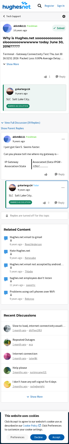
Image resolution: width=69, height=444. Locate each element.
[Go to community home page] (17, 6)
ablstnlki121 (19, 26)
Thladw (29, 271)
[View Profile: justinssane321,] (7, 370)
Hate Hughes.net (20, 251)
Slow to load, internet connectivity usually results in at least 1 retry (38, 326)
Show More (13, 64)
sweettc (30, 285)
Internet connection (25, 353)
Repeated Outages (24, 340)
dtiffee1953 (35, 330)
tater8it (33, 358)
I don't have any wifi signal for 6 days (34, 382)
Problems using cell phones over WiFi (32, 291)
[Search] (40, 6)
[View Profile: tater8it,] (7, 356)
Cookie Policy (30, 425)
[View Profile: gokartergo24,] (9, 91)
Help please (20, 368)
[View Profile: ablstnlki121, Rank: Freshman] (7, 28)
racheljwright (37, 386)
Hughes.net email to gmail (26, 237)
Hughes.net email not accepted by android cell (35, 264)
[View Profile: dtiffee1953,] (7, 328)
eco (31, 344)
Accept (56, 437)
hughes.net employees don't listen (31, 278)
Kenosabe (30, 258)
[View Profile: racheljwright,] (7, 384)
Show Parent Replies (12, 128)
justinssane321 (38, 372)
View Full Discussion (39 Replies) (22, 122)
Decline (38, 437)
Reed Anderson (33, 244)
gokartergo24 (22, 89)
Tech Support (13, 16)
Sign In (61, 5)
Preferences (17, 437)
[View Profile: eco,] (7, 342)
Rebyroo (29, 298)
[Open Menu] (63, 16)
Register (49, 5)
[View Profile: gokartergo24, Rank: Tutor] (12, 187)
